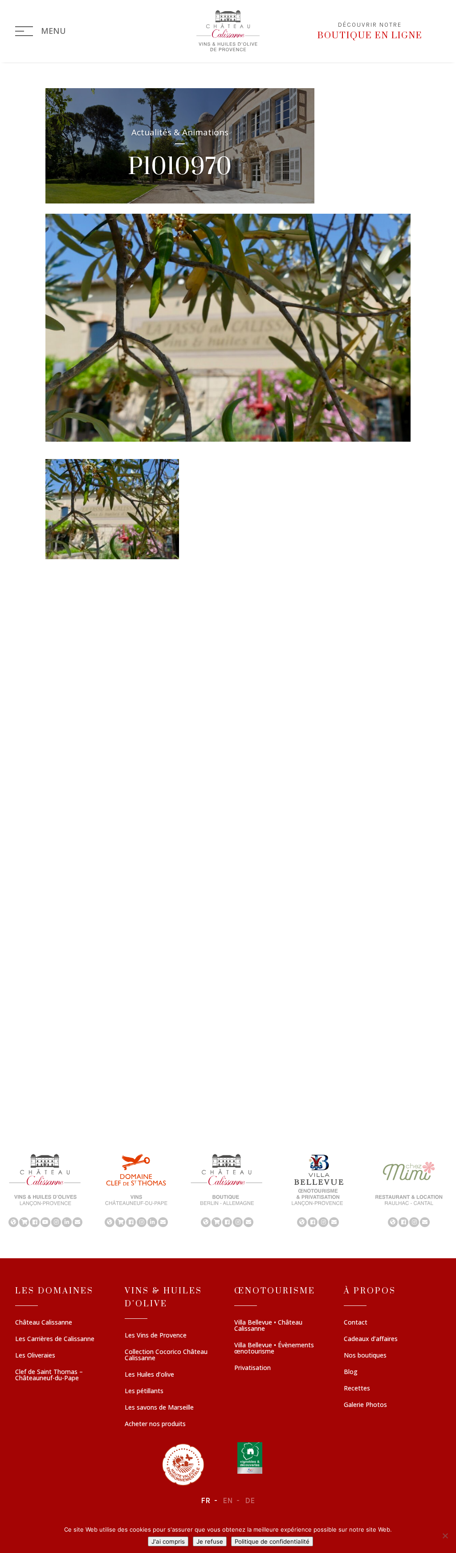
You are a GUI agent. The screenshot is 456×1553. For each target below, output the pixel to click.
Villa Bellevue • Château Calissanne (268, 1326)
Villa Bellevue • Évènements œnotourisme (274, 1348)
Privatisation (252, 1368)
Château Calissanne (43, 1322)
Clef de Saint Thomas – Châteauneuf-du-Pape (49, 1375)
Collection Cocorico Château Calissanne (166, 1355)
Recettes (357, 1388)
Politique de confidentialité (272, 1541)
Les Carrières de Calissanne (54, 1339)
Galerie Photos (365, 1405)
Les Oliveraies (35, 1355)
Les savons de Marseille (159, 1407)
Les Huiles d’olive (149, 1374)
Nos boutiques (365, 1355)
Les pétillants (144, 1391)
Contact (355, 1322)
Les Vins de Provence (156, 1335)
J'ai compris (168, 1541)
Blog (351, 1372)
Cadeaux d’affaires (371, 1339)
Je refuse (209, 1541)
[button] (45, 1190)
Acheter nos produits (155, 1424)
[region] (228, 1189)
